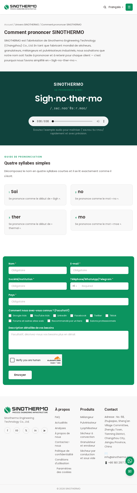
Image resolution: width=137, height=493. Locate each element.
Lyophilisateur (88, 428)
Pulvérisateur (88, 422)
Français (116, 7)
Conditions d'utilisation (62, 461)
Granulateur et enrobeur (87, 443)
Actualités (61, 422)
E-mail (75, 263)
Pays (12, 295)
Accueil (8, 24)
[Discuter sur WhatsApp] (130, 461)
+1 (74, 286)
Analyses (60, 428)
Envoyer (20, 375)
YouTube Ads (42, 315)
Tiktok (113, 315)
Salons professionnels (103, 321)
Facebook (80, 315)
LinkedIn (62, 315)
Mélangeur (86, 417)
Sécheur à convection (87, 435)
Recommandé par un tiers (67, 321)
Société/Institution (21, 279)
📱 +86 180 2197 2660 (118, 462)
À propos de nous (62, 435)
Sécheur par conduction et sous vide (87, 454)
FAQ (57, 417)
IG (16, 430)
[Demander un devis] (130, 471)
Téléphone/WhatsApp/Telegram (91, 279)
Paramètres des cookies (64, 470)
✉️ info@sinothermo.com (119, 455)
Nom (12, 263)
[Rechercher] (104, 7)
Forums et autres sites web (28, 321)
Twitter (98, 315)
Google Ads (20, 315)
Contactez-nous (62, 443)
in (35, 430)
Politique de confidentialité (64, 452)
